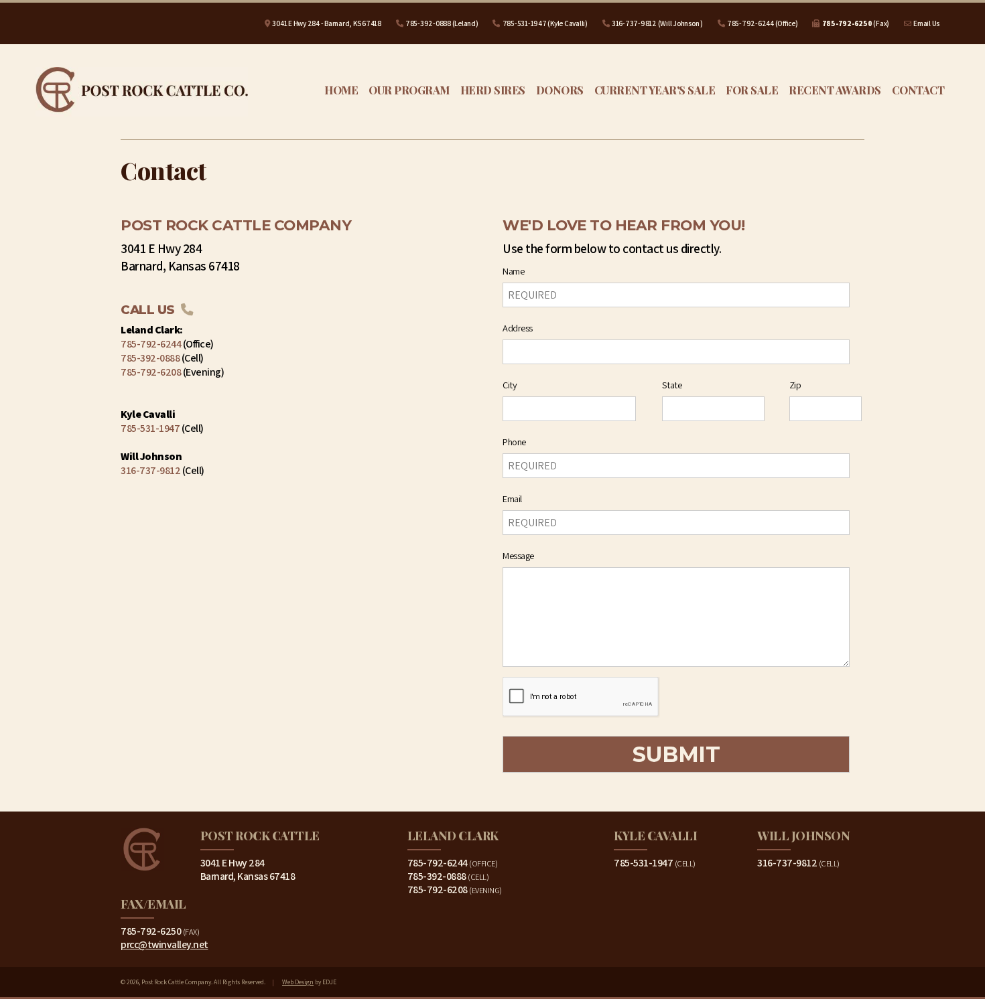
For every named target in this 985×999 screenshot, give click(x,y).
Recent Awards (835, 90)
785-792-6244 (750, 23)
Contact (918, 90)
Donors (560, 90)
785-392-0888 (428, 23)
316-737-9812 (634, 23)
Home (341, 90)
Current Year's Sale (655, 90)
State (672, 384)
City (510, 384)
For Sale (752, 90)
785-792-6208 (151, 372)
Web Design (298, 982)
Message (518, 555)
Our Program (409, 90)
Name (513, 270)
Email (512, 498)
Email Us (926, 23)
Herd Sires (492, 90)
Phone (514, 441)
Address (518, 327)
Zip (795, 384)
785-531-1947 (525, 23)
